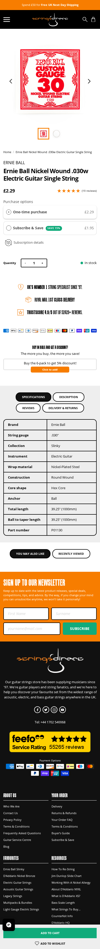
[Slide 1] (57, 134)
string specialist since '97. (54, 287)
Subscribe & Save (36, 227)
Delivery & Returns (63, 408)
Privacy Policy (12, 820)
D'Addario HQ (61, 923)
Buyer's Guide (61, 833)
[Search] (85, 19)
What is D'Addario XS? (66, 896)
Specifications (33, 397)
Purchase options (18, 201)
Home (7, 152)
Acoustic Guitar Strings (18, 889)
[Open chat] (9, 925)
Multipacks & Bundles (17, 902)
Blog (6, 846)
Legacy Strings (12, 896)
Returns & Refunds (64, 813)
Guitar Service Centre (17, 840)
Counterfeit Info (62, 916)
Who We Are (11, 806)
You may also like (30, 554)
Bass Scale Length (63, 902)
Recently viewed (71, 554)
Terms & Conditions (16, 826)
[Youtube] (62, 709)
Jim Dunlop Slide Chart (67, 876)
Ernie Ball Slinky (13, 869)
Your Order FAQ (62, 820)
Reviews (28, 408)
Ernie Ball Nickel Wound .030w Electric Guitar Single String (54, 152)
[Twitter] (46, 709)
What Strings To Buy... (66, 909)
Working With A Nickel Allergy (71, 882)
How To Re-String (63, 869)
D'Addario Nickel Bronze (19, 876)
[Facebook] (37, 709)
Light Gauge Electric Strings (21, 909)
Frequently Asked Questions (22, 833)
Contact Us (10, 813)
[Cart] (93, 19)
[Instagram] (54, 709)
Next (89, 81)
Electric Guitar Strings (17, 882)
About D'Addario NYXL (66, 889)
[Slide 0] (43, 134)
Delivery (57, 806)
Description (68, 397)
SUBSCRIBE (79, 628)
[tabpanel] (50, 79)
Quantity (9, 263)
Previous (11, 81)
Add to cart (50, 933)
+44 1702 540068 (53, 722)
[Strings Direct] (50, 19)
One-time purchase (30, 211)
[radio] (8, 212)
